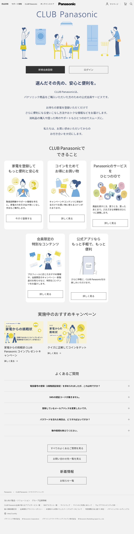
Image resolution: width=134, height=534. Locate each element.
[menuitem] (5, 4)
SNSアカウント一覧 (50, 505)
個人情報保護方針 (10, 509)
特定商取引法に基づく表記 (94, 509)
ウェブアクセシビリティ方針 (105, 505)
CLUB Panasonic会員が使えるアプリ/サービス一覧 (22, 505)
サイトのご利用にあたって (82, 505)
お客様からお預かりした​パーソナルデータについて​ (64, 509)
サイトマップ (65, 505)
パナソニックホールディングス (118, 509)
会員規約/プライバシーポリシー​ (31, 509)
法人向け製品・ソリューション (17, 500)
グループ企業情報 (39, 500)
